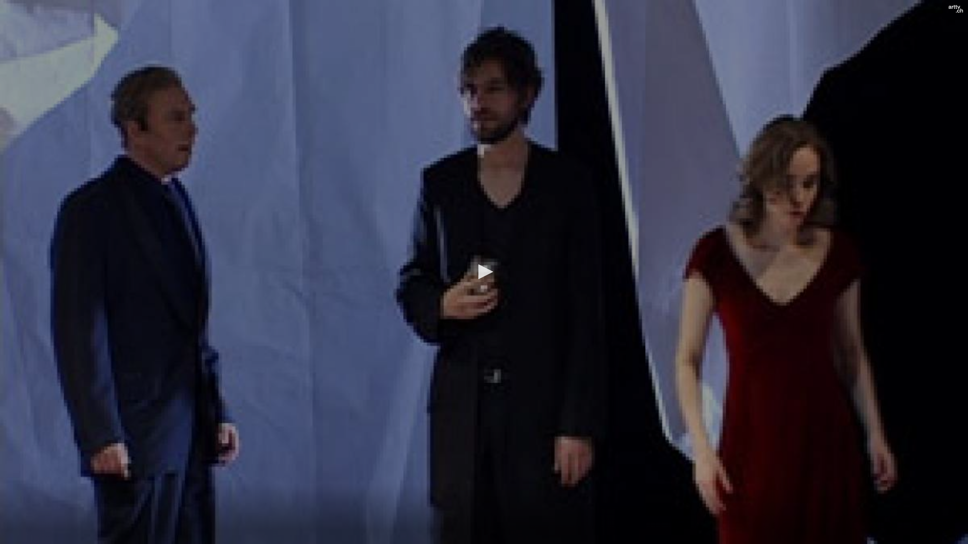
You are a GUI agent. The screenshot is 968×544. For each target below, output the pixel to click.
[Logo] (956, 9)
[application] (484, 272)
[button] (484, 272)
